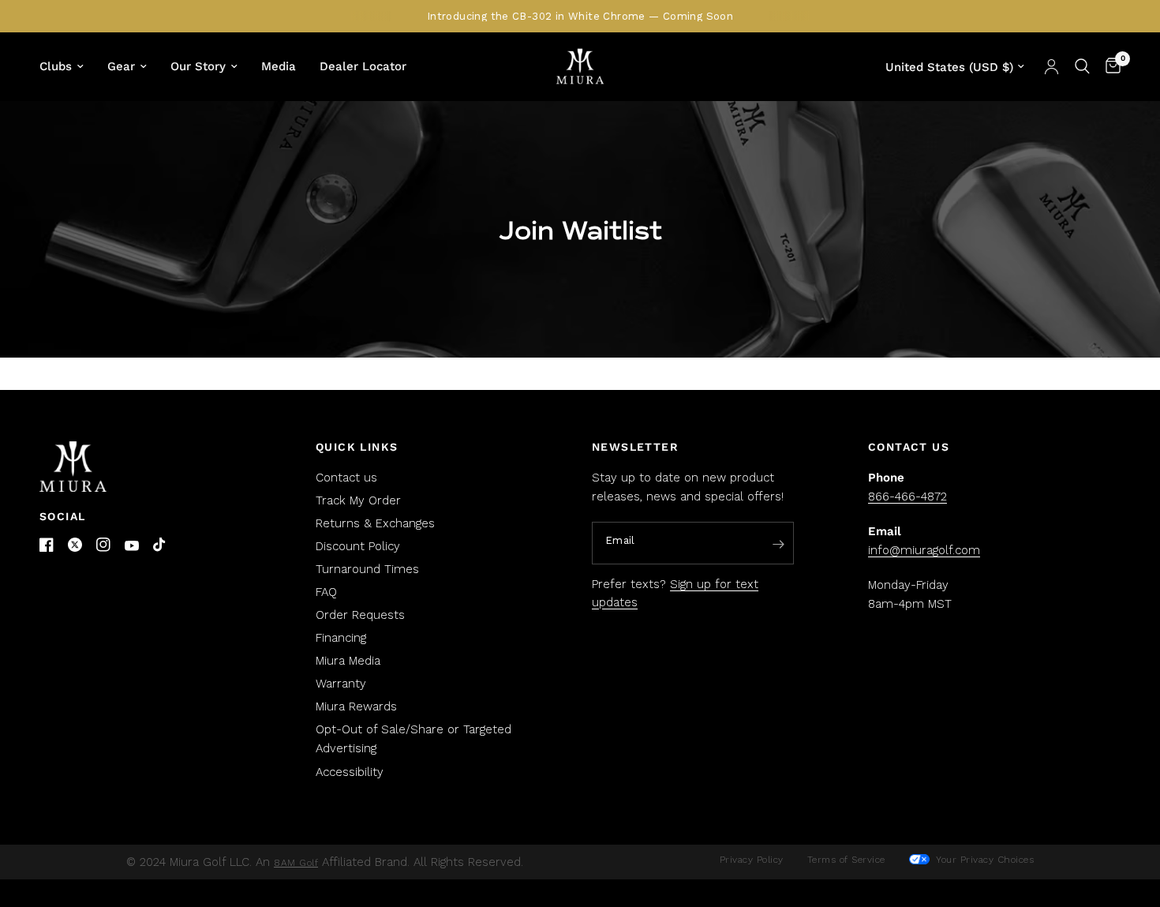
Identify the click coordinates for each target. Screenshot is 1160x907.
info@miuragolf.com (924, 550)
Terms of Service (846, 859)
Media (278, 66)
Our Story (198, 66)
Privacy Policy (752, 859)
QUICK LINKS (357, 446)
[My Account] (1051, 66)
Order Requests (360, 615)
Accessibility (350, 772)
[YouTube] (132, 546)
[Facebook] (46, 545)
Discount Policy (358, 546)
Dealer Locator (363, 66)
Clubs (55, 66)
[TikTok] (160, 545)
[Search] (1082, 66)
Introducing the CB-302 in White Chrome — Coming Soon (580, 16)
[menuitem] (67, 66)
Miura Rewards (356, 706)
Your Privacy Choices (984, 859)
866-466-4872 (907, 496)
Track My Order (358, 500)
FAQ (326, 592)
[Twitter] (75, 545)
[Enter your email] (778, 543)
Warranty (341, 684)
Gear (121, 66)
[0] (1109, 66)
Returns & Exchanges (375, 523)
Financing (341, 638)
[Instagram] (103, 545)
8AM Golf (296, 862)
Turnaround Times (367, 569)
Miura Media (348, 661)
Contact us (346, 477)
